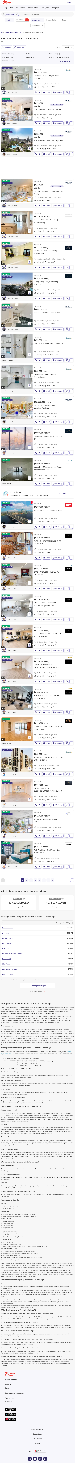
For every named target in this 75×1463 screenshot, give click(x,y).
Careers (8, 1388)
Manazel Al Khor (7, 938)
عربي (30, 1451)
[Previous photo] (3, 78)
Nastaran (5, 948)
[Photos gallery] (17, 78)
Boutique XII (6, 959)
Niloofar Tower (7, 974)
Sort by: (58, 47)
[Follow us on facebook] (35, 1459)
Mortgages (55, 8)
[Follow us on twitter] (40, 1459)
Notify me (62, 494)
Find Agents (45, 8)
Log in (69, 2)
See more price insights (37, 986)
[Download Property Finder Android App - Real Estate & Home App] (10, 1414)
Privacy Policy (37, 1434)
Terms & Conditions (37, 1429)
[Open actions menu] (71, 92)
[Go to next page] (72, 880)
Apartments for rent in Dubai (13, 33)
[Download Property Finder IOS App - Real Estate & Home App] (10, 1409)
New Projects (20, 8)
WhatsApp (58, 92)
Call (39, 92)
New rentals (17, 898)
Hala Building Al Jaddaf (10, 969)
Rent (11, 8)
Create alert (21, 47)
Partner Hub (9, 1398)
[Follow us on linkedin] (45, 1459)
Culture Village (10, 14)
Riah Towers (6, 943)
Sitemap (37, 1443)
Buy (6, 8)
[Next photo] (31, 78)
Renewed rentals (55, 898)
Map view (8, 47)
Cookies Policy (37, 1438)
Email (48, 92)
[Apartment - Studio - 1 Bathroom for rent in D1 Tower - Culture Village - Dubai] (37, 577)
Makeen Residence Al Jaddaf (12, 954)
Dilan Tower (6, 964)
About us (8, 1384)
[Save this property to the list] (67, 92)
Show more (64, 61)
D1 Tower (5, 933)
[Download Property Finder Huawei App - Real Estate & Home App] (10, 1419)
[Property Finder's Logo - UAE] (8, 2)
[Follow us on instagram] (30, 1459)
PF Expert (8, 1402)
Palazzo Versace (7, 928)
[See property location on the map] (29, 86)
